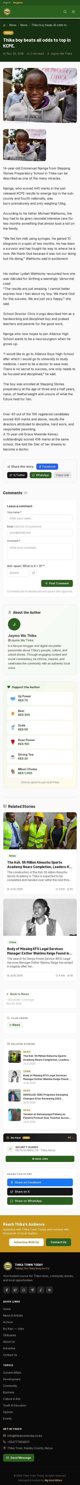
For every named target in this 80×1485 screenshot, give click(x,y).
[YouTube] (49, 1289)
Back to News (19, 994)
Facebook (49, 466)
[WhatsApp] (23, 1289)
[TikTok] (40, 1289)
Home (7, 1309)
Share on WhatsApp (28, 1200)
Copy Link (62, 475)
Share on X (22, 1191)
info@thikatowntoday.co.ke (24, 1435)
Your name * (14, 512)
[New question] (33, 573)
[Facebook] (6, 1289)
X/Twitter (19, 475)
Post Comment (59, 583)
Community (10, 1385)
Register (18, 2)
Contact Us (58, 1242)
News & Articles (13, 1315)
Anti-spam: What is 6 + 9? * (26, 566)
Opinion (8, 1412)
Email (24, 526)
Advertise (9, 1348)
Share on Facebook (28, 1182)
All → (71, 1137)
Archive (8, 1322)
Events (7, 1418)
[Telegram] (32, 1289)
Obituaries (9, 1335)
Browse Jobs (40, 1158)
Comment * (13, 540)
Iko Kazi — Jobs (13, 1328)
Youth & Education (14, 1405)
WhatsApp (42, 475)
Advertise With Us (26, 1242)
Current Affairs (12, 1372)
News (13, 25)
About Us (9, 1341)
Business (8, 1392)
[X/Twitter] (15, 1289)
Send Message (20, 1457)
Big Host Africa (53, 1480)
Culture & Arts (11, 1398)
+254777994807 (18, 1442)
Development (11, 1379)
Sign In (7, 2)
